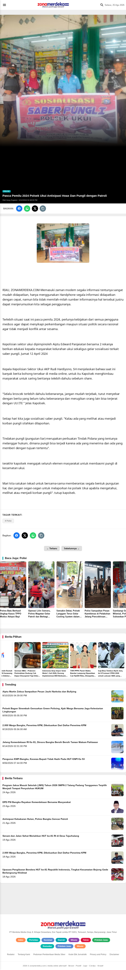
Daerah (61, 940)
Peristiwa (33, 940)
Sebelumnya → (71, 548)
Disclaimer (114, 954)
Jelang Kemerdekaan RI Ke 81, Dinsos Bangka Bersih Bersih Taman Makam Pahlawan (50, 742)
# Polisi (8, 521)
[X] (35, 208)
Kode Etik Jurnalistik (78, 954)
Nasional (48, 940)
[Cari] (101, 5)
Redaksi (10, 954)
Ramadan (47, 946)
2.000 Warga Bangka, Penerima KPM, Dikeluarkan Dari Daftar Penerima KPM (44, 725)
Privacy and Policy (98, 954)
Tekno (86, 940)
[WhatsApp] (27, 208)
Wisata (74, 940)
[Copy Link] (43, 208)
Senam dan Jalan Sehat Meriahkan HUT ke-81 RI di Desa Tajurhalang (40, 836)
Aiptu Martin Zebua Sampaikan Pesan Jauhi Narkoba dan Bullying (39, 691)
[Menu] (5, 5)
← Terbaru (52, 548)
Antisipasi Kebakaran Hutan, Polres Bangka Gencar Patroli (35, 819)
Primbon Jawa (101, 940)
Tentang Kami (24, 954)
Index (20, 940)
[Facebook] (19, 208)
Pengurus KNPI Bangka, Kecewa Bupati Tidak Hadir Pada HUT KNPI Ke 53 (43, 759)
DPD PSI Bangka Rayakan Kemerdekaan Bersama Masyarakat (36, 802)
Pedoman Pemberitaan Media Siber (49, 954)
